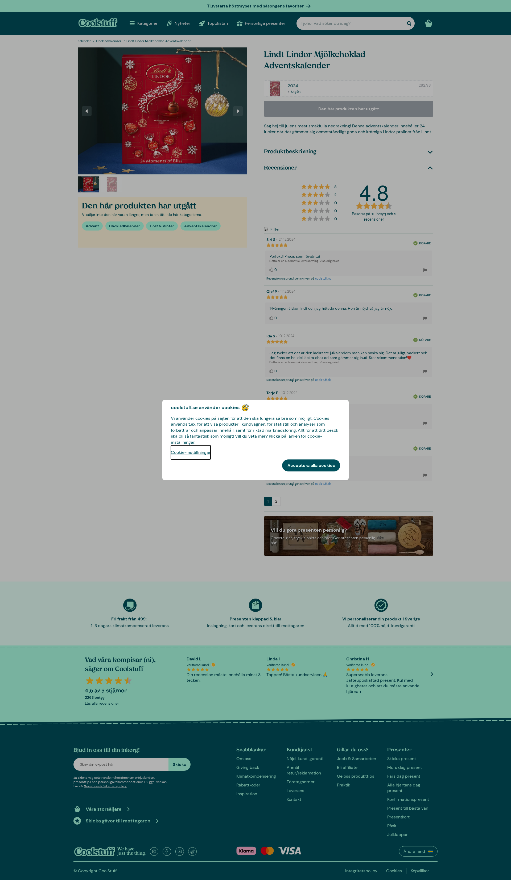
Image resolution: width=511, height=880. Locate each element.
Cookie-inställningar (191, 452)
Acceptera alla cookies (311, 465)
